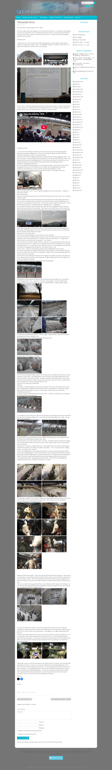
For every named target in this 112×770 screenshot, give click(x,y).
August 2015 (77, 175)
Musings (43, 17)
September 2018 (78, 97)
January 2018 (77, 117)
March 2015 (77, 188)
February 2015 (78, 190)
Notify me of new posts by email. (27, 734)
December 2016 (78, 150)
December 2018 (78, 89)
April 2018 (77, 109)
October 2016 (78, 155)
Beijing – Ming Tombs (80, 40)
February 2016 (78, 165)
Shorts (78, 17)
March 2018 (77, 112)
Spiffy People (68, 17)
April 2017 (77, 140)
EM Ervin (20, 692)
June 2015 (77, 180)
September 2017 (78, 127)
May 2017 (77, 137)
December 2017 (78, 119)
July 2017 (76, 132)
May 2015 (77, 183)
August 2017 (77, 129)
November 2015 (78, 170)
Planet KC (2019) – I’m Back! (81, 42)
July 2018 (76, 102)
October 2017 (78, 124)
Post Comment (22, 738)
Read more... (56, 758)
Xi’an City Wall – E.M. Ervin (29, 704)
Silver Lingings (78, 37)
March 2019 (77, 86)
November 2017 (78, 122)
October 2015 (78, 172)
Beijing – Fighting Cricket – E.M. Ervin (84, 54)
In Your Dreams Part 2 (25, 699)
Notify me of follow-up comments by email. (30, 730)
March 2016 (77, 162)
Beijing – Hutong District (82, 55)
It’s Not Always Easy (79, 34)
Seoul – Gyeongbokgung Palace (82, 60)
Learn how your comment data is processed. (50, 742)
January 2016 (77, 167)
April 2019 (77, 84)
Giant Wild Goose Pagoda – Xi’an (60, 699)
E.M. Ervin (30, 11)
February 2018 (78, 114)
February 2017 (78, 145)
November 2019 (78, 81)
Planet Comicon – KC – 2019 (81, 45)
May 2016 (77, 160)
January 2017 (77, 147)
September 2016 (78, 157)
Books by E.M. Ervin (29, 17)
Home (18, 17)
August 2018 (77, 99)
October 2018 (78, 94)
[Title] (88, 6)
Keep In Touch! (55, 17)
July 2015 (76, 177)
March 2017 (77, 142)
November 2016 (78, 152)
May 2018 (77, 107)
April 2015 (77, 185)
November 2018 (78, 92)
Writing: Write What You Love (84, 68)
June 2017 (77, 134)
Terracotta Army (78, 65)
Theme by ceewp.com (59, 767)
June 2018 (77, 104)
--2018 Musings (27, 692)
